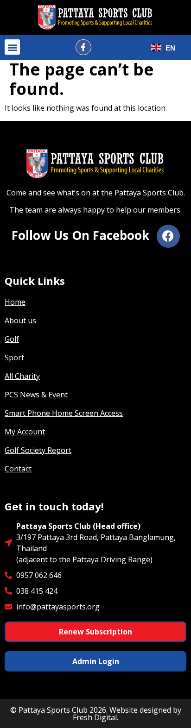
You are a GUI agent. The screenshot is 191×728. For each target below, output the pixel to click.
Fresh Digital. (95, 717)
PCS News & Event (36, 394)
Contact (18, 469)
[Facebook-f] (83, 47)
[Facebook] (168, 236)
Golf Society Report (38, 450)
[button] (12, 47)
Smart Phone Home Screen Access (64, 413)
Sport (14, 357)
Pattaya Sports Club (53, 710)
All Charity (22, 376)
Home (15, 302)
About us (20, 320)
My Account (25, 432)
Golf (12, 339)
